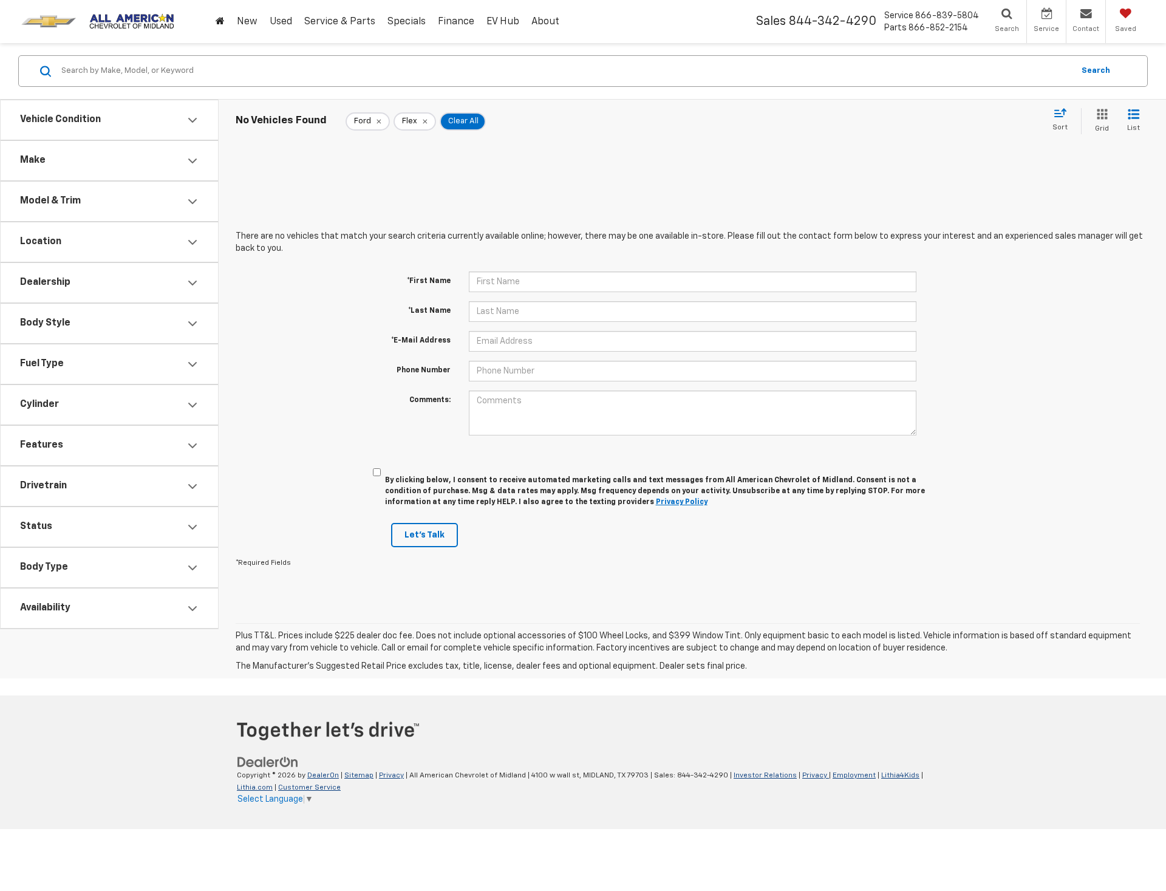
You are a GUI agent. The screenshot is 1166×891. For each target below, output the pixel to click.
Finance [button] (456, 22)
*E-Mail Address (421, 340)
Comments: (430, 400)
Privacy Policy (681, 502)
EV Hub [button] (502, 22)
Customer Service (309, 787)
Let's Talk (424, 535)
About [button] (545, 22)
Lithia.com (255, 787)
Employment (854, 775)
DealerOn (323, 775)
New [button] (247, 22)
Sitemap (358, 775)
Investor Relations (765, 775)
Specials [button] (406, 22)
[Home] (220, 22)
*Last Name (429, 311)
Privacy (391, 775)
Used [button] (281, 22)
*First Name (429, 281)
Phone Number (424, 370)
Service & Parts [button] (339, 22)
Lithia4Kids (900, 775)
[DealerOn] (268, 761)
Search (1096, 71)
